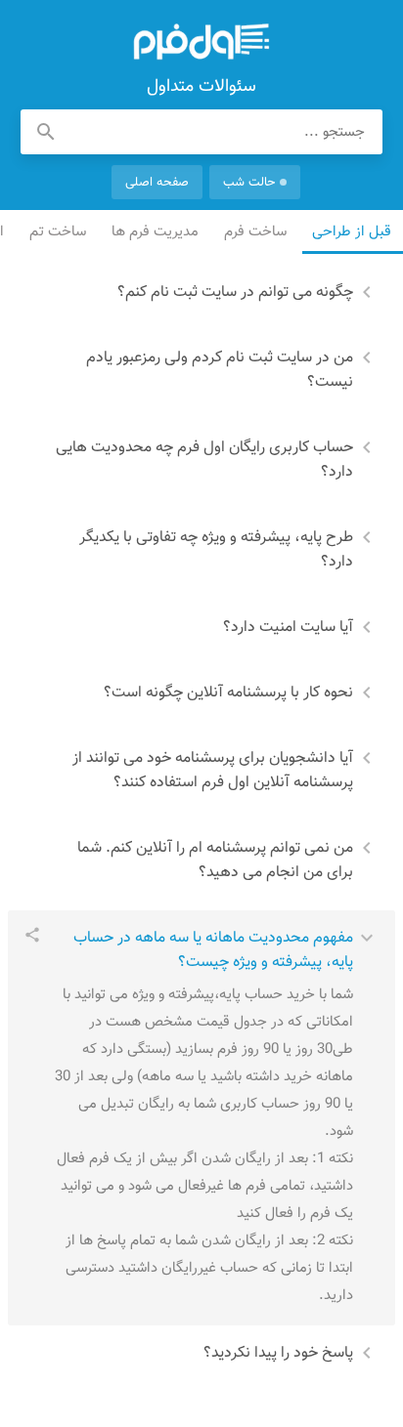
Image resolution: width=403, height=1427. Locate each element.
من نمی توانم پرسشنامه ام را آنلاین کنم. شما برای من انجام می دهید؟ (215, 860)
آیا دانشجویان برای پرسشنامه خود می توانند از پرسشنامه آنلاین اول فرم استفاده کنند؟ (212, 770)
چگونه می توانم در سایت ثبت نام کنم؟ (235, 292)
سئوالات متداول (201, 42)
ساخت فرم (256, 232)
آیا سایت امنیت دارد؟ (288, 627)
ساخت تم (59, 232)
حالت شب (249, 182)
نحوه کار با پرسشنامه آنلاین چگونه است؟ (228, 693)
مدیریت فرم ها (156, 232)
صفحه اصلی (157, 182)
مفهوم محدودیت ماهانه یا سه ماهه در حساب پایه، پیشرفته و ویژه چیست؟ (213, 950)
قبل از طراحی (352, 232)
